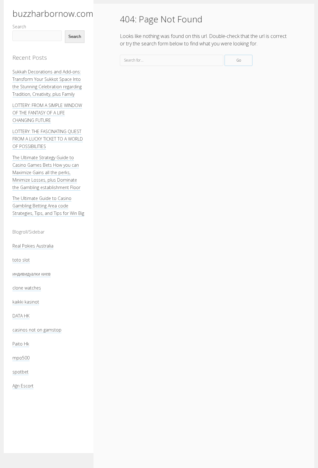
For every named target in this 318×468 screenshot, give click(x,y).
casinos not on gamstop (36, 330)
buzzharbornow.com (52, 13)
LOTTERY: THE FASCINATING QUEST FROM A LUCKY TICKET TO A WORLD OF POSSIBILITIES (47, 138)
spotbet (20, 372)
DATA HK (21, 316)
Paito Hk (20, 344)
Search (19, 27)
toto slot (21, 260)
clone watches (26, 288)
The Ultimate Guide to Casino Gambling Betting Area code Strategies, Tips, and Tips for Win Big (48, 205)
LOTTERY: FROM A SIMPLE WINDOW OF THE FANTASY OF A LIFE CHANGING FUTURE (47, 112)
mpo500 (21, 358)
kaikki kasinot (25, 302)
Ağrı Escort (23, 386)
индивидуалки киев (31, 274)
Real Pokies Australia (32, 246)
